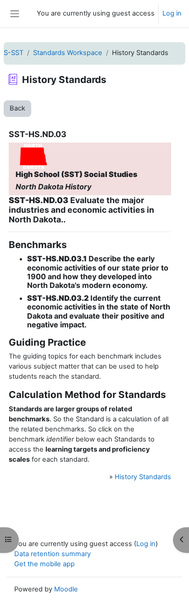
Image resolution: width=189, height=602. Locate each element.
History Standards (143, 477)
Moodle (66, 589)
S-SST (13, 53)
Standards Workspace (67, 53)
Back (17, 108)
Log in (172, 13)
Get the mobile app (44, 564)
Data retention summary (52, 554)
